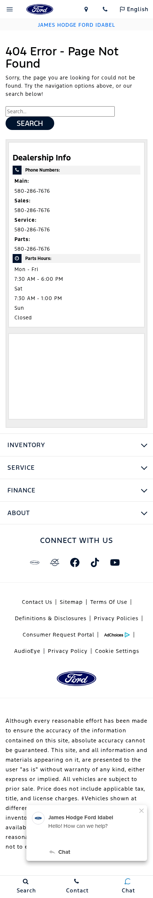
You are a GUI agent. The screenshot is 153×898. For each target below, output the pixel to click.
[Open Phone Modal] (105, 9)
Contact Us (37, 602)
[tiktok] (95, 562)
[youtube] (115, 562)
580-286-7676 (32, 191)
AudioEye (27, 651)
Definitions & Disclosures (51, 618)
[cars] (34, 562)
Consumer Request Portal (58, 634)
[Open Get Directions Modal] (86, 9)
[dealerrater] (54, 562)
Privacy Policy (68, 651)
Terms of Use (108, 602)
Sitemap (71, 602)
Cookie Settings (117, 651)
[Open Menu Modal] (9, 9)
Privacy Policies (116, 618)
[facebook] (74, 562)
